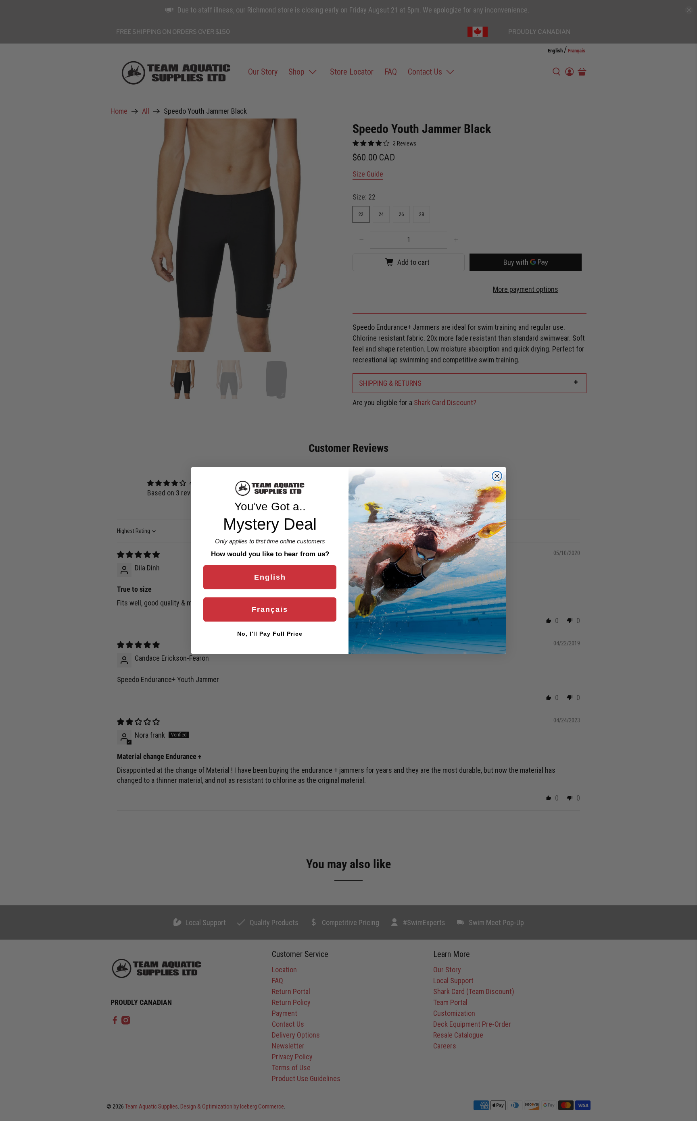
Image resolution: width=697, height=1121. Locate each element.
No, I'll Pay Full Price (270, 633)
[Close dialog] (497, 476)
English (270, 577)
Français (270, 609)
